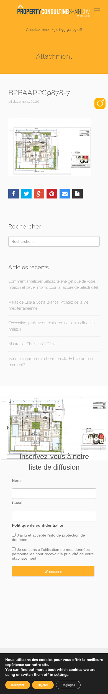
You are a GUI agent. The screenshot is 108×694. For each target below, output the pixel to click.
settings (61, 674)
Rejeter (43, 685)
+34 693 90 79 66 (67, 30)
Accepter (17, 685)
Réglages (68, 685)
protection (70, 535)
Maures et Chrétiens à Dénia (32, 344)
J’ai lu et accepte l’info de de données (48, 537)
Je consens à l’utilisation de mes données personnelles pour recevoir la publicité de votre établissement (53, 553)
